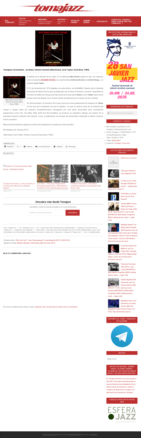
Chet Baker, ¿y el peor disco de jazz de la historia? (128, 196)
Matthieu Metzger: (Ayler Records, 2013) (36, 243)
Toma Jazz (49, 232)
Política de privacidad (50, 434)
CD (69, 230)
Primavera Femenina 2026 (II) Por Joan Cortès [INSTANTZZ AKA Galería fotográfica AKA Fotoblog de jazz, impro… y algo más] (122, 269)
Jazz (94, 230)
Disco (62, 228)
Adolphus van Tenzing (59, 230)
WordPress (94, 434)
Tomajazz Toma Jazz (72, 232)
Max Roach (30, 232)
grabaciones (86, 230)
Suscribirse (72, 213)
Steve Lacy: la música (128, 158)
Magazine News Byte (76, 434)
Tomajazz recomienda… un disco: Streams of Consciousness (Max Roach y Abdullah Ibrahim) (19, 186)
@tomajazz (116, 140)
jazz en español (19, 232)
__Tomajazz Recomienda (22, 230)
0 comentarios (94, 232)
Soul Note (40, 232)
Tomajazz (58, 232)
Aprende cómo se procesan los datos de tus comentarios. (56, 307)
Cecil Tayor (75, 230)
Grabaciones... (70, 228)
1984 (47, 230)
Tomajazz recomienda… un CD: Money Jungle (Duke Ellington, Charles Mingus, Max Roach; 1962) (86, 186)
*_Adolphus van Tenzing (49, 228)
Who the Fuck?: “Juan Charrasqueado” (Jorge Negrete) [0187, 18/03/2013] (43, 240)
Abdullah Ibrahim (48, 80)
